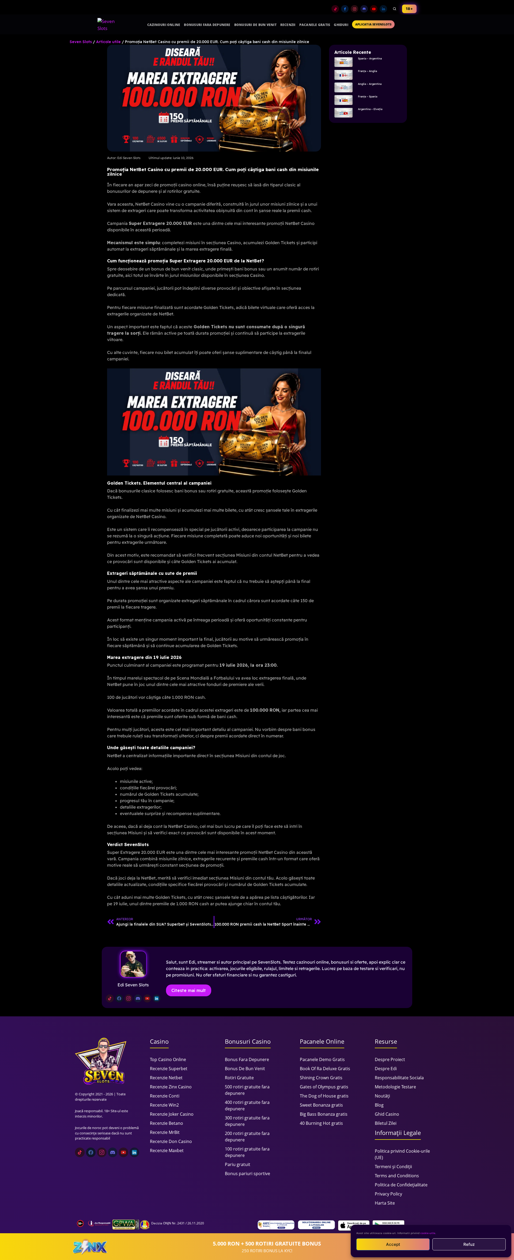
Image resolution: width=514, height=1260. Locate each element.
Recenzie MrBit (165, 1132)
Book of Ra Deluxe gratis (325, 1069)
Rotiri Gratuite (239, 1078)
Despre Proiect (390, 1059)
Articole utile (108, 41)
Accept (393, 1244)
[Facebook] (345, 9)
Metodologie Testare (395, 1087)
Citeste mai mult (188, 990)
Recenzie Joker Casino (172, 1114)
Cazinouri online (163, 24)
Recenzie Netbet (166, 1078)
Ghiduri (341, 24)
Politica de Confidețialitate (401, 1185)
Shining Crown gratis (321, 1078)
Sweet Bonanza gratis (321, 1105)
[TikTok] (335, 9)
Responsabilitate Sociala (399, 1078)
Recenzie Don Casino (171, 1141)
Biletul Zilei (385, 1123)
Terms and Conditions (397, 1176)
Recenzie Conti (164, 1096)
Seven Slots (81, 41)
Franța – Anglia (367, 71)
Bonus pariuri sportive (247, 1173)
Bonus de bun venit (245, 1069)
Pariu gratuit (237, 1164)
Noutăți (382, 1096)
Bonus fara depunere (247, 1059)
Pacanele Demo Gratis (322, 1059)
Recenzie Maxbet (167, 1150)
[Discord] (364, 9)
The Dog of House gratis (324, 1096)
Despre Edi (386, 1069)
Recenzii (288, 24)
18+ (409, 8)
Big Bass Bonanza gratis (323, 1114)
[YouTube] (373, 9)
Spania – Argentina (370, 58)
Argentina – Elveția (370, 109)
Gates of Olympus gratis (324, 1087)
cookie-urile (427, 1233)
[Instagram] (354, 9)
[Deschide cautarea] (394, 9)
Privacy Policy (388, 1194)
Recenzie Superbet (168, 1069)
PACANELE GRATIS (314, 24)
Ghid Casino (387, 1114)
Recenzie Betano (166, 1123)
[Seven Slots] (108, 24)
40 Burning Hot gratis (321, 1123)
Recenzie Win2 (164, 1105)
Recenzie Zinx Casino (171, 1087)
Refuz (469, 1244)
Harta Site (385, 1203)
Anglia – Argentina (369, 84)
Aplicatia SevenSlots (373, 24)
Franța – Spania (367, 96)
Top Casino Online (168, 1059)
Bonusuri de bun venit (255, 24)
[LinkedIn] (383, 9)
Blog (379, 1105)
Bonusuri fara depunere (207, 24)
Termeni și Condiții (393, 1167)
